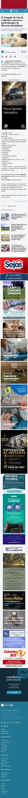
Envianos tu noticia (5, 733)
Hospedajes (4, 749)
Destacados (4, 755)
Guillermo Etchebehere (6, 765)
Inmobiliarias (4, 776)
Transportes (3, 774)
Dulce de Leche (4, 758)
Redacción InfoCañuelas (20, 201)
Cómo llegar (3, 740)
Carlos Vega (3, 764)
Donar (12, 692)
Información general (5, 14)
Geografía (3, 785)
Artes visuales (4, 791)
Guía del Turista (5, 737)
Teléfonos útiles (4, 772)
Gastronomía (4, 747)
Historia (2, 783)
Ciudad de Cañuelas (5, 742)
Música (2, 787)
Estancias (3, 751)
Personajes (3, 793)
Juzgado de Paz (12, 206)
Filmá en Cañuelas (5, 762)
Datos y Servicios (6, 769)
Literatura (3, 789)
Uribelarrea (3, 744)
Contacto (3, 729)
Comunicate (4, 726)
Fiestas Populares (5, 745)
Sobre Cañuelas (5, 780)
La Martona (3, 760)
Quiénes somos (4, 731)
